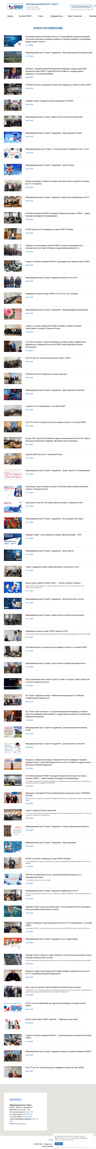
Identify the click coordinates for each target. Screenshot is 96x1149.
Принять (58, 1143)
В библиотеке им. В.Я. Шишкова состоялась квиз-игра (46, 374)
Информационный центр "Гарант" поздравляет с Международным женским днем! (57, 310)
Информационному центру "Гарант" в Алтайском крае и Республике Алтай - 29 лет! (57, 149)
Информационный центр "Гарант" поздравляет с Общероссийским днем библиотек (57, 826)
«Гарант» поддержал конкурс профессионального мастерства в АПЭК (52, 567)
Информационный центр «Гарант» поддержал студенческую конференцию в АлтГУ (57, 197)
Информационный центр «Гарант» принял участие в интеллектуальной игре (54, 117)
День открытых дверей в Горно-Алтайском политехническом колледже (53, 987)
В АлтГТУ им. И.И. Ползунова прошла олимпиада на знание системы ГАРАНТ (55, 1067)
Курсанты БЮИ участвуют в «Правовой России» (44, 454)
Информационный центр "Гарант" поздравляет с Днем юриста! (50, 551)
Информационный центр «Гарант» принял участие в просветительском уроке (55, 615)
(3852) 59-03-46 (27, 1114)
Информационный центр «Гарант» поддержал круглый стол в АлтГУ (52, 277)
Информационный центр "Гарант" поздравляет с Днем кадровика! (51, 842)
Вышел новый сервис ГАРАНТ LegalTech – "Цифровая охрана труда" (52, 1019)
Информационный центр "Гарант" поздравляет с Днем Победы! (50, 165)
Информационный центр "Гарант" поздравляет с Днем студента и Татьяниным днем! (58, 470)
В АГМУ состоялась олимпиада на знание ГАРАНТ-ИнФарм (48, 858)
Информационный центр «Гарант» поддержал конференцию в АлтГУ (52, 891)
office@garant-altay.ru (20, 1124)
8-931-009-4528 (27, 1117)
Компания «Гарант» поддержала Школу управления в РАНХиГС (50, 101)
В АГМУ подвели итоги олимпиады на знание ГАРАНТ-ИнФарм (49, 229)
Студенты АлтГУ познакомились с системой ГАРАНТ (45, 406)
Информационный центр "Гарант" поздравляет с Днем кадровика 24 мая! (54, 133)
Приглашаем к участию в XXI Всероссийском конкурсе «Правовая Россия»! (54, 502)
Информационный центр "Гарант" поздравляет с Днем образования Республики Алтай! (59, 53)
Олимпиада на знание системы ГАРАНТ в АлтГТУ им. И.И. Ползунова (52, 294)
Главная (10, 16)
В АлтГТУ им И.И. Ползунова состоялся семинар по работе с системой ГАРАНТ (56, 422)
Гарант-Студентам (74, 16)
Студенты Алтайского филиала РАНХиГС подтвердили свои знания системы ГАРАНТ (58, 261)
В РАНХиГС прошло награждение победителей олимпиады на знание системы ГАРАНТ (59, 85)
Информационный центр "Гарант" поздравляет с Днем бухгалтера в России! (55, 599)
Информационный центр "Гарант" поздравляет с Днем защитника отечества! (55, 390)
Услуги (40, 16)
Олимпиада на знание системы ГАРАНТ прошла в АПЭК (47, 631)
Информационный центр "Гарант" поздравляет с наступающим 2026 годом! (54, 519)
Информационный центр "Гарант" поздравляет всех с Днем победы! (52, 939)
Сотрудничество (56, 16)
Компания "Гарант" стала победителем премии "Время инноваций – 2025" (54, 535)
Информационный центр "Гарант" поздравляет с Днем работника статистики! (55, 744)
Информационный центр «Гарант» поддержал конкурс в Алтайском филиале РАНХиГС (58, 1051)
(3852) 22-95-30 (28, 1112)
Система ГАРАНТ (25, 16)
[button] (81, 7)
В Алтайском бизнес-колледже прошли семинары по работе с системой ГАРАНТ (56, 647)
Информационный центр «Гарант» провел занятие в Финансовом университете (56, 663)
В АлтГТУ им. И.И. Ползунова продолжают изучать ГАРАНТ (48, 358)
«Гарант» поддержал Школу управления (41, 810)
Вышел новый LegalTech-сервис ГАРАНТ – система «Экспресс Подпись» (53, 583)
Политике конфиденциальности (64, 1140)
